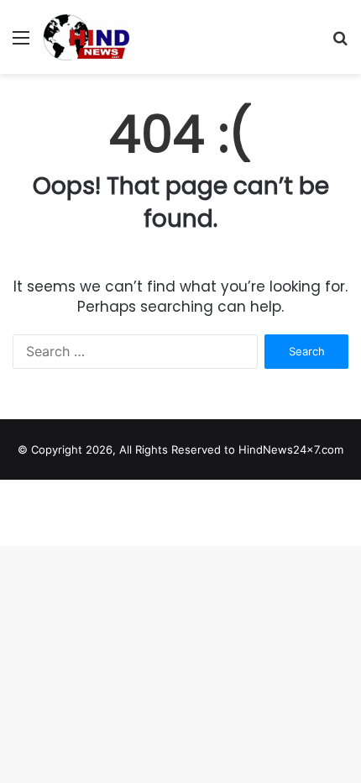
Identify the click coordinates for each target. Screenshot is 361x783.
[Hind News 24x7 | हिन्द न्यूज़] (87, 37)
